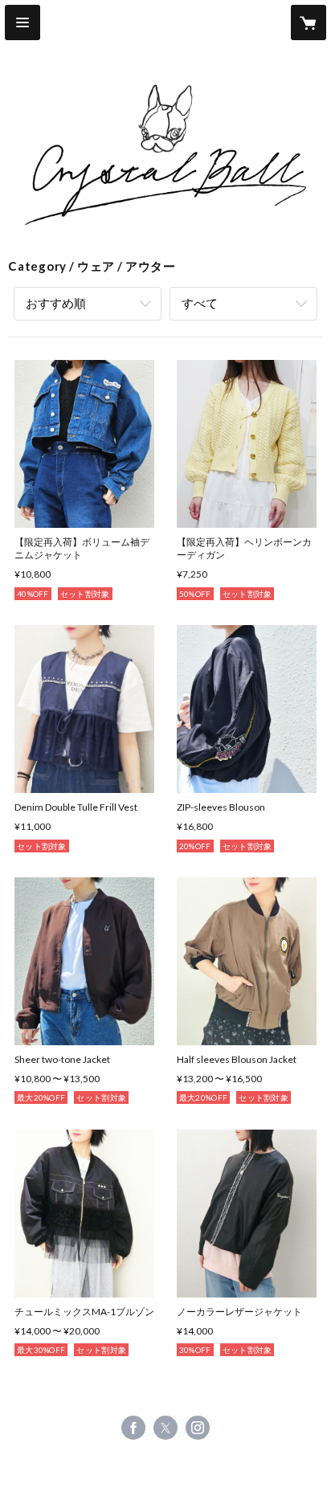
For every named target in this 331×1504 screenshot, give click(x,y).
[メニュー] (22, 22)
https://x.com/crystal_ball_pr (165, 1428)
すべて (200, 303)
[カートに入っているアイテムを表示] (308, 22)
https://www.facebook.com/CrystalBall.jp (133, 1428)
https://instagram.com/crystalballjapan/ (198, 1428)
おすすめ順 (56, 303)
